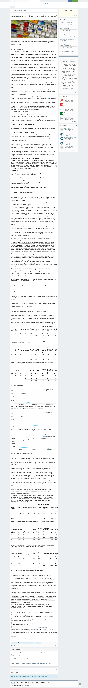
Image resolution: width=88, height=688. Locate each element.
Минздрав (72, 77)
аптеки (62, 67)
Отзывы (74, 22)
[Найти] (39, 1)
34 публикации (72, 13)
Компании (28, 6)
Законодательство (63, 31)
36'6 (63, 61)
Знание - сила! (23, 13)
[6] (43, 469)
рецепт (74, 82)
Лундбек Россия (67, 99)
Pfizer (66, 65)
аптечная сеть (68, 67)
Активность (45, 6)
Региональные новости (64, 48)
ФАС (68, 89)
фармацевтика (65, 88)
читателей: (64, 13)
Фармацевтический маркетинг (66, 25)
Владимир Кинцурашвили (66, 71)
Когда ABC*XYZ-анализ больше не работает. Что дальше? (23, 658)
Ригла (65, 84)
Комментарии (63, 22)
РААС (66, 82)
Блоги (17, 6)
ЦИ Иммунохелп (67, 117)
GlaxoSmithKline (64, 64)
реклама (69, 82)
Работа (39, 6)
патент (71, 79)
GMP (69, 64)
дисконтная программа (30, 642)
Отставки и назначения (68, 146)
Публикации (69, 22)
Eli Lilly (68, 62)
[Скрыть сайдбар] (80, 686)
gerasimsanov (62, 36)
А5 (70, 65)
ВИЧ (74, 69)
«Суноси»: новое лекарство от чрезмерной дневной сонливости (68, 39)
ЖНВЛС (69, 74)
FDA (72, 62)
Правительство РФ (65, 81)
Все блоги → (75, 150)
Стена (52, 6)
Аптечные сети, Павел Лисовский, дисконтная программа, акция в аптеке (44, 4)
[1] (54, 219)
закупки (74, 74)
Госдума (73, 71)
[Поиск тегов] (76, 58)
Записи (12, 6)
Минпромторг (64, 78)
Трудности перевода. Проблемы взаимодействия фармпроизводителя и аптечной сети (31, 663)
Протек (73, 81)
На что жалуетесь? (63, 44)
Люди (22, 6)
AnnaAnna (62, 42)
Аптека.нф (66, 112)
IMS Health (73, 64)
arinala (61, 47)
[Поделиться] (12, 645)
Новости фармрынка (68, 141)
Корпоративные (24, 10)
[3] (20, 270)
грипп (72, 72)
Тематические (17, 10)
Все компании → (74, 121)
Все (12, 10)
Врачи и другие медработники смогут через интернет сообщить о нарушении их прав (68, 50)
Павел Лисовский (14, 13)
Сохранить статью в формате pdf (18, 638)
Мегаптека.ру (66, 103)
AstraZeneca (72, 61)
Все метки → (75, 92)
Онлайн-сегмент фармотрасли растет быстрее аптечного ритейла (68, 27)
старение (71, 86)
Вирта (65, 108)
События (34, 6)
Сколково (71, 85)
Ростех (69, 84)
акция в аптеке (38, 642)
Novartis (62, 65)
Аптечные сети (14, 642)
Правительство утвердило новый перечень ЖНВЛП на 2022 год (67, 33)
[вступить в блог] (74, 15)
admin (61, 30)
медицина (64, 77)
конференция (70, 75)
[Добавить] (80, 684)
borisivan (62, 24)
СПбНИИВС (66, 86)
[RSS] (28, 1)
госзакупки (66, 72)
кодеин (65, 75)
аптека (74, 65)
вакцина (70, 69)
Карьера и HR (67, 128)
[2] (33, 246)
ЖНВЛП (64, 74)
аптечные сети (71, 68)
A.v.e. (67, 61)
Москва (71, 78)
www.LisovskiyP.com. (48, 616)
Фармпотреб (72, 88)
